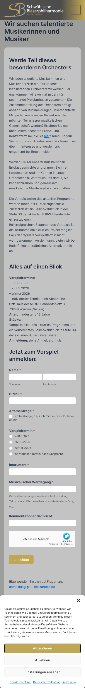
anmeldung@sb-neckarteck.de (32, 587)
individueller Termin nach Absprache (39, 453)
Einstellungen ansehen (42, 672)
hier (46, 136)
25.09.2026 (22, 442)
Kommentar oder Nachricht (30, 516)
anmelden (21, 560)
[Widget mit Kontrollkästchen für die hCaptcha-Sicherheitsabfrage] (42, 539)
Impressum (69, 682)
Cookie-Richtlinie (20, 682)
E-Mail (15, 394)
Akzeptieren (42, 648)
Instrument (19, 465)
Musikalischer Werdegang (31, 482)
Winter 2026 (22, 447)
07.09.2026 (21, 436)
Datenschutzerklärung (46, 682)
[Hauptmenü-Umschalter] (76, 10)
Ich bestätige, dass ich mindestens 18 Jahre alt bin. (41, 417)
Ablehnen (42, 660)
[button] (78, 600)
